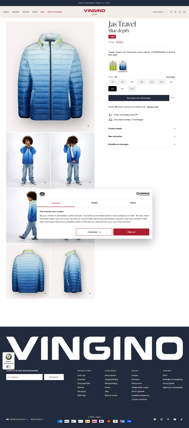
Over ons (81, 375)
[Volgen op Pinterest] (168, 419)
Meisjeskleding (111, 383)
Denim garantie (138, 391)
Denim (34, 12)
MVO (165, 375)
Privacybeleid (168, 383)
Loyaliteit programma (140, 395)
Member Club (152, 107)
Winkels (81, 387)
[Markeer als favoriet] (172, 98)
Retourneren (137, 383)
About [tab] (133, 203)
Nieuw (6, 12)
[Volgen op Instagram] (161, 419)
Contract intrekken (139, 399)
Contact (135, 375)
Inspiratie (81, 379)
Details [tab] (94, 203)
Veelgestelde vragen (140, 387)
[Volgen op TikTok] (181, 419)
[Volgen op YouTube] (175, 419)
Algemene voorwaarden (173, 387)
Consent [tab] (56, 203)
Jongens (16, 12)
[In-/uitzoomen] (88, 126)
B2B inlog (81, 395)
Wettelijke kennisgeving (173, 379)
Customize (92, 232)
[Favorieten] (171, 12)
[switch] (8, 366)
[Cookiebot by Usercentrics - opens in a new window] (138, 194)
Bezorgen (136, 379)
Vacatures (82, 391)
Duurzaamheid (84, 383)
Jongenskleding (111, 379)
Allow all (131, 232)
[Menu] (13, 353)
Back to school (55, 12)
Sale (42, 12)
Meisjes (25, 12)
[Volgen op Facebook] (155, 419)
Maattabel (170, 77)
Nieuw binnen (110, 375)
